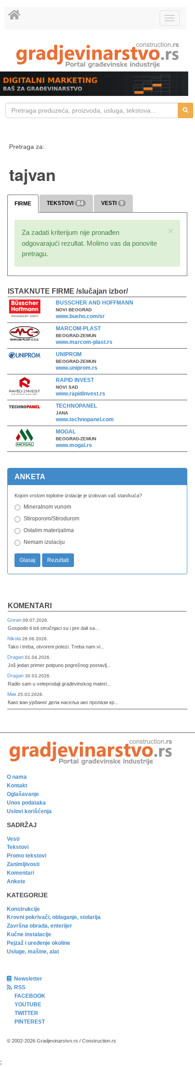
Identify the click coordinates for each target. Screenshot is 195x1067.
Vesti (13, 839)
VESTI (112, 203)
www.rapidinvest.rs (80, 394)
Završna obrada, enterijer (39, 926)
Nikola (14, 638)
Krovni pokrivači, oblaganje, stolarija (54, 917)
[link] (97, 54)
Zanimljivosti (23, 864)
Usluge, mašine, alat (33, 951)
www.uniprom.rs (77, 368)
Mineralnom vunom (47, 507)
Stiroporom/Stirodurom (51, 518)
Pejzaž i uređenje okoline (38, 943)
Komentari (30, 606)
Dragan (16, 657)
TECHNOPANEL (76, 406)
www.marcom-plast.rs (84, 342)
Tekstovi (18, 847)
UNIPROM (69, 354)
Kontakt (17, 785)
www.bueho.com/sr (80, 316)
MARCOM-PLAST (78, 328)
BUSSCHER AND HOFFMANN (94, 303)
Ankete (16, 881)
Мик (12, 694)
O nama (17, 777)
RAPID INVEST (75, 380)
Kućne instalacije (29, 934)
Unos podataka (26, 803)
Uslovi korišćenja (29, 811)
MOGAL (66, 432)
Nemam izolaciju (44, 542)
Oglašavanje (23, 794)
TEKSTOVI (65, 203)
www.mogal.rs (74, 445)
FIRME (23, 203)
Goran (15, 620)
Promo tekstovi (26, 856)
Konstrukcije (23, 909)
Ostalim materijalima (49, 530)
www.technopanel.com (85, 419)
